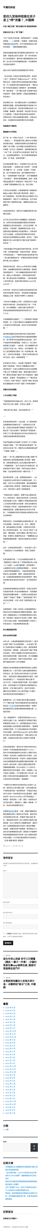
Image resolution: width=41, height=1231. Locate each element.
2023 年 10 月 (10, 1104)
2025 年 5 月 (10, 1051)
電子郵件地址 (8, 912)
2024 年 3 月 (10, 1092)
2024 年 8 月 (10, 1078)
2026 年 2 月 (10, 1025)
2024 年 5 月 (10, 1087)
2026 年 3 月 (10, 1022)
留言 (5, 871)
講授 (13, 44)
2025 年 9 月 (10, 1040)
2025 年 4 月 (10, 1054)
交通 (16, 568)
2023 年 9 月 (10, 1107)
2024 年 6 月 (10, 1084)
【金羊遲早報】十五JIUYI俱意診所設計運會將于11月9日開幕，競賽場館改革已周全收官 (20, 1176)
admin (8, 846)
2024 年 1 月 (10, 1098)
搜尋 (5, 1142)
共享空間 (13, 706)
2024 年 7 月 (10, 1081)
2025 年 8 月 (10, 1043)
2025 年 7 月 (10, 1046)
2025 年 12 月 (10, 1031)
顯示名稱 (6, 902)
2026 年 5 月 (10, 1016)
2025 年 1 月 (10, 1063)
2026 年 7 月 (10, 1010)
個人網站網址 (7, 923)
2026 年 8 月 (10, 1008)
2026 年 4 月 (10, 1019)
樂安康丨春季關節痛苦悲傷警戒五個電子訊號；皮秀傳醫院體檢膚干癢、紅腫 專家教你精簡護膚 (21, 1196)
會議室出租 (9, 337)
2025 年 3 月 (10, 1057)
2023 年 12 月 (10, 1101)
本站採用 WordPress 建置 (20, 1227)
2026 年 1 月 (10, 1028)
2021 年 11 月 (10, 1113)
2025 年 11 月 (10, 1034)
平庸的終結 (9, 7)
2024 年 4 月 (10, 1090)
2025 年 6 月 (10, 1049)
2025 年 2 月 (10, 1060)
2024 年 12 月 (10, 1066)
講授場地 (11, 811)
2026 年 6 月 (10, 1013)
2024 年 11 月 (10, 1069)
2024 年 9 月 (10, 1075)
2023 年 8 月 (10, 1110)
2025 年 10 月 (10, 1037)
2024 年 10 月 (10, 1072)
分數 (7, 1130)
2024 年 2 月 (10, 1095)
